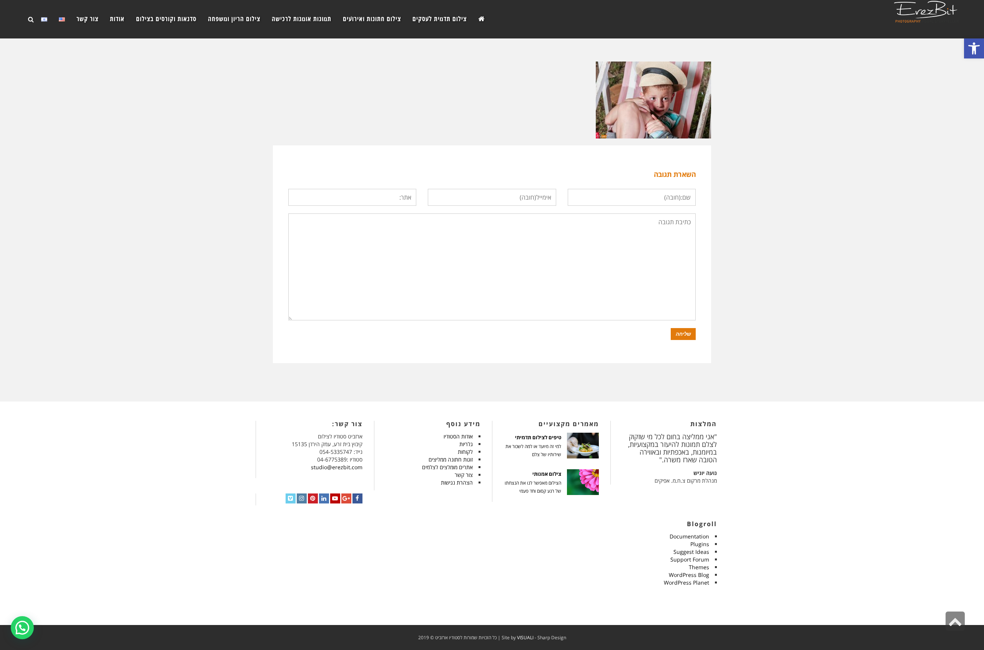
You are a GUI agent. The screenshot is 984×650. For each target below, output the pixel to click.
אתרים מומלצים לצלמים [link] (447, 467)
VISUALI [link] (525, 637)
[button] (22, 627)
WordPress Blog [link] (689, 574)
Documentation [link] (689, 536)
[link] (974, 48)
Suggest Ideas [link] (691, 551)
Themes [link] (699, 567)
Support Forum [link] (689, 559)
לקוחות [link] (465, 451)
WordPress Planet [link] (686, 582)
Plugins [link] (699, 544)
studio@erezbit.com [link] (336, 467)
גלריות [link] (466, 444)
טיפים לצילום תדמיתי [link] (538, 437)
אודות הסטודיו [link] (458, 436)
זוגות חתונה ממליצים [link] (451, 459)
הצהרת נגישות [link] (457, 482)
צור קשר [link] (464, 474)
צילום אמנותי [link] (546, 474)
